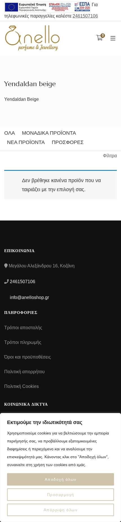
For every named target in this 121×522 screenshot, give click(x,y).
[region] (60, 467)
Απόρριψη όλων (61, 510)
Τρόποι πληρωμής (22, 342)
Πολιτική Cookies (21, 386)
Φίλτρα (110, 155)
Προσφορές (68, 142)
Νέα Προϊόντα (26, 142)
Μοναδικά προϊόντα (49, 133)
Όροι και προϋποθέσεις (27, 357)
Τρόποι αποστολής (23, 327)
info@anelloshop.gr (29, 297)
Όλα (9, 133)
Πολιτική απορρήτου (24, 371)
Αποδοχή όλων (61, 479)
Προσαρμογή (60, 494)
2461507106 (85, 16)
